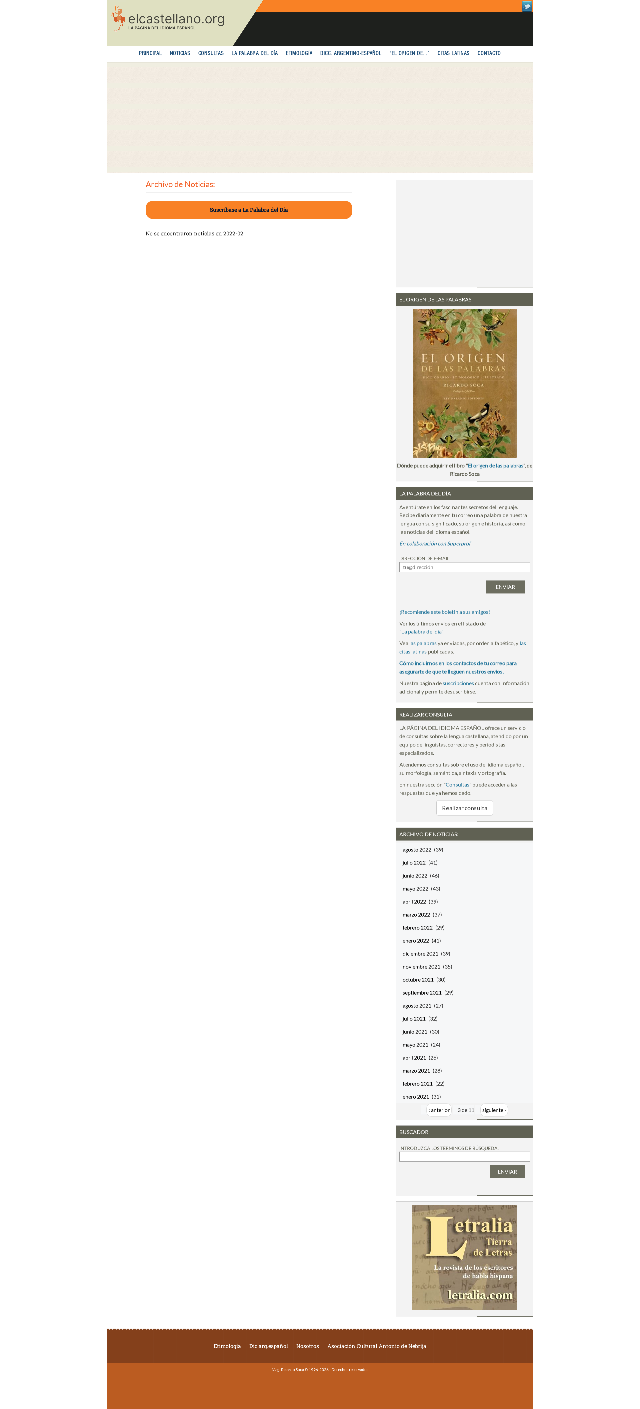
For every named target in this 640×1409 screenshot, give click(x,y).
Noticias (180, 53)
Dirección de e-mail (424, 558)
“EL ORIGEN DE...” (410, 53)
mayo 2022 (415, 888)
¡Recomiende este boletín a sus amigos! (444, 611)
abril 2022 (414, 901)
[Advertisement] (320, 117)
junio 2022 (415, 875)
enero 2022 (416, 940)
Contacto (489, 53)
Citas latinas (454, 53)
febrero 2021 (418, 1083)
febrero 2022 (418, 927)
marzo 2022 (416, 914)
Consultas (211, 53)
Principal (150, 53)
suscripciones (458, 683)
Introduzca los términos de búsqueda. (449, 1148)
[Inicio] (185, 23)
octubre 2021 (418, 979)
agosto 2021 (417, 1005)
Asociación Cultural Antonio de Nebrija (376, 1345)
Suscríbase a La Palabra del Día (249, 209)
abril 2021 (414, 1057)
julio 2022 (414, 862)
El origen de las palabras (495, 465)
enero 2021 (416, 1096)
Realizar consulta (464, 808)
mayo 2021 (415, 1044)
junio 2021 (415, 1031)
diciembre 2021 (420, 953)
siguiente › (494, 1110)
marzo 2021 (416, 1070)
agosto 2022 (417, 849)
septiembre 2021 (422, 992)
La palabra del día (255, 53)
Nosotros (307, 1345)
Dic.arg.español (268, 1345)
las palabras (423, 643)
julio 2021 (414, 1018)
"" (421, 631)
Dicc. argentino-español (350, 53)
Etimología (299, 53)
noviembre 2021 (421, 966)
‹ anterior (439, 1110)
